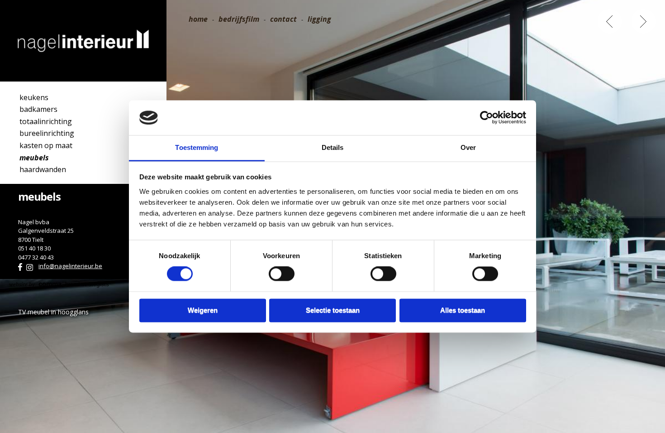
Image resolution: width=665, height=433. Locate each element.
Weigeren (203, 310)
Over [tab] (468, 147)
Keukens (33, 97)
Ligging (319, 19)
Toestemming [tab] (196, 147)
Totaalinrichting (45, 121)
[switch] (281, 274)
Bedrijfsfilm (238, 19)
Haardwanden (42, 169)
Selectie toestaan (333, 310)
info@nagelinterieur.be (70, 266)
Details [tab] (333, 147)
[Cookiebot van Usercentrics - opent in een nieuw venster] (486, 118)
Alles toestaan (462, 310)
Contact (283, 19)
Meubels (34, 158)
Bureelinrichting (46, 133)
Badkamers (38, 109)
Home (198, 19)
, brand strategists (59, 284)
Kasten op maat (45, 145)
